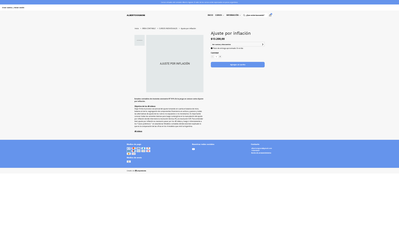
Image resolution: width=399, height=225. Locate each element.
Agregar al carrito (237, 65)
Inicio (210, 15)
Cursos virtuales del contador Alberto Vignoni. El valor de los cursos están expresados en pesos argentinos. (199, 2)
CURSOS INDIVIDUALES (168, 28)
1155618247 (255, 150)
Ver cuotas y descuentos (221, 44)
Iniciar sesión (19, 7)
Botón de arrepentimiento (261, 153)
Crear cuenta (7, 7)
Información (232, 15)
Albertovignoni (136, 15)
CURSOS (218, 15)
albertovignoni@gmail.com (261, 148)
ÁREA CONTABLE (149, 28)
